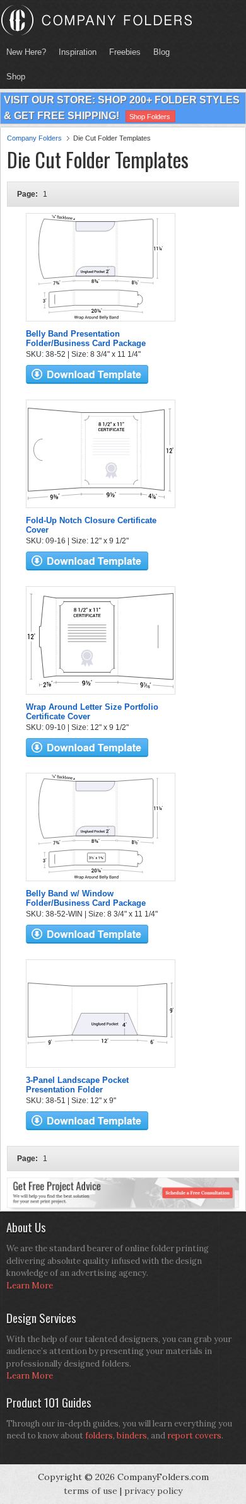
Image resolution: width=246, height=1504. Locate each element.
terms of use (90, 1490)
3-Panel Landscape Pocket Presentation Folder (77, 1084)
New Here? (26, 52)
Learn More (29, 1285)
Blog (161, 52)
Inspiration (78, 52)
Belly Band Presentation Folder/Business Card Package (86, 338)
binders (132, 1435)
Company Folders (34, 138)
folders (99, 1435)
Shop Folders (149, 116)
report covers (194, 1435)
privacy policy (153, 1490)
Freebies (122, 52)
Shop (12, 76)
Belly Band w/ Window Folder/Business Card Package (86, 898)
